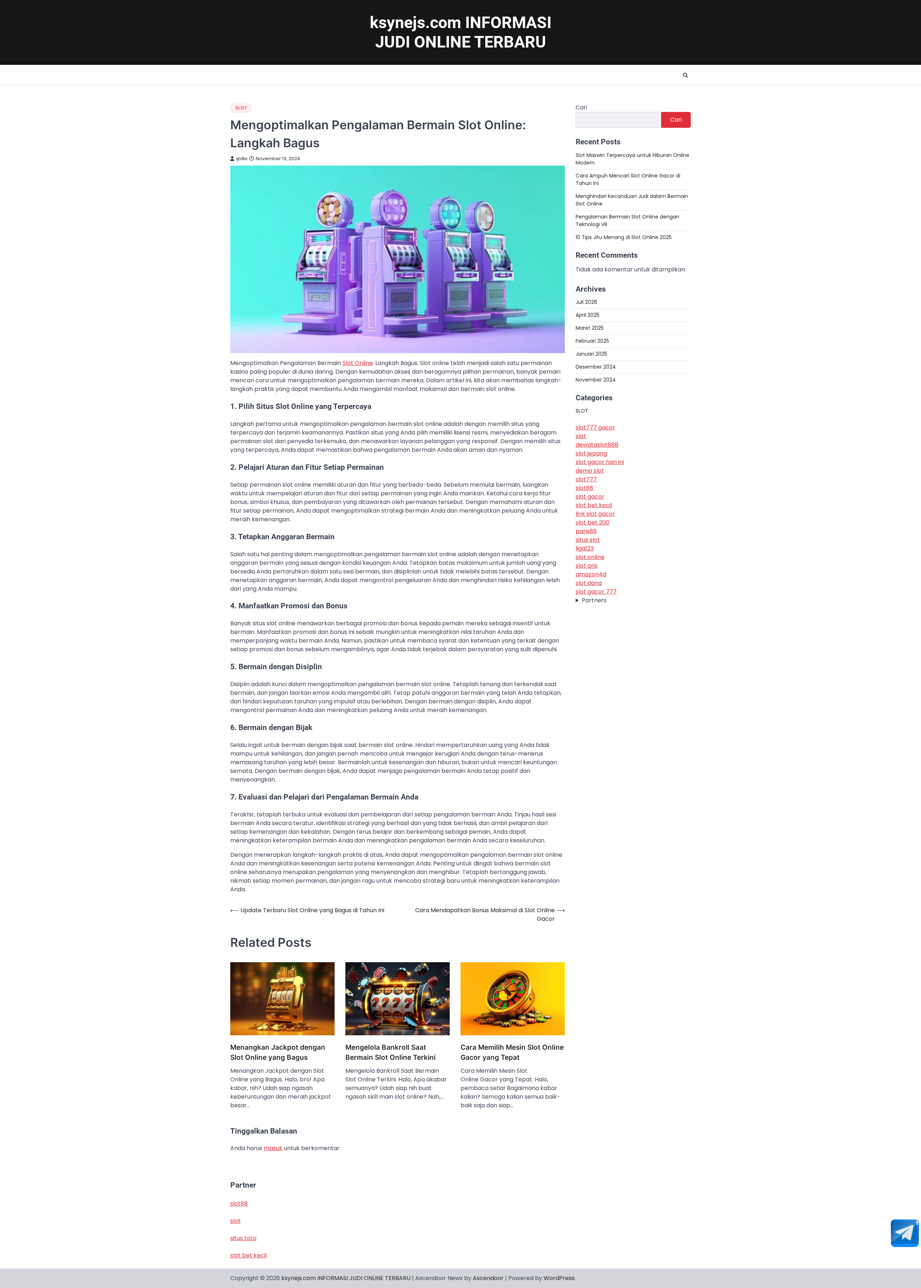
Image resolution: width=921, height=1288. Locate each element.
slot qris (587, 566)
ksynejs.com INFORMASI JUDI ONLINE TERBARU (461, 32)
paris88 (586, 531)
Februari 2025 (592, 340)
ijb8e (242, 159)
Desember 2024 (596, 366)
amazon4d (591, 574)
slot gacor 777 (596, 591)
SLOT (241, 108)
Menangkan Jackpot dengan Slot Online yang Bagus (277, 1052)
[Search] (685, 75)
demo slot (590, 471)
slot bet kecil (594, 505)
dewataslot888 (597, 445)
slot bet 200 (592, 522)
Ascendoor (488, 1278)
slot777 (586, 479)
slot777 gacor (595, 427)
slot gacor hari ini (600, 462)
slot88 (584, 488)
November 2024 (596, 379)
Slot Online (357, 363)
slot (581, 436)
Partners (594, 600)
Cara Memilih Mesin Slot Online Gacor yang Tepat (512, 1052)
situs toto (243, 1238)
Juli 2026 (586, 301)
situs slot (588, 540)
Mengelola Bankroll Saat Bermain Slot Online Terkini (390, 1052)
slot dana (589, 583)
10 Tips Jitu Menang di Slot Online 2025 (624, 236)
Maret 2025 (590, 327)
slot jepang (591, 453)
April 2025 (587, 314)
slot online (590, 557)
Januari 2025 (591, 353)
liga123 (585, 548)
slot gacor (590, 496)
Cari (581, 107)
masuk (273, 1148)
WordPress (559, 1278)
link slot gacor (595, 514)
